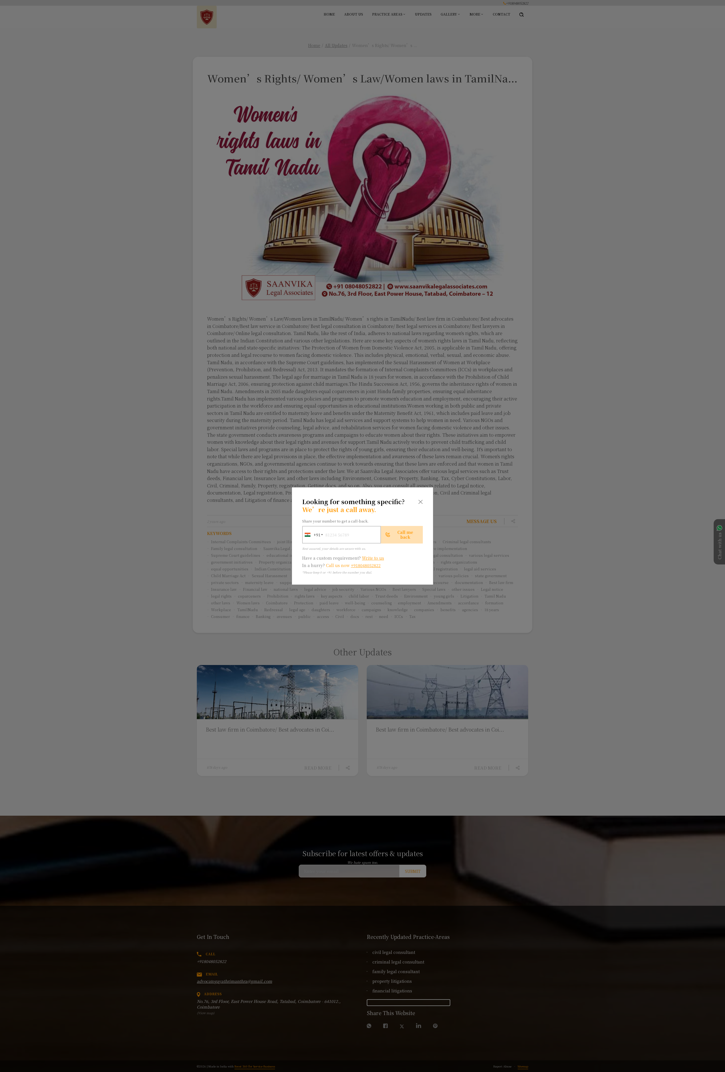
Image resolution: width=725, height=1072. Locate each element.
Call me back (405, 534)
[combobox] (311, 534)
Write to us (373, 558)
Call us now (353, 565)
